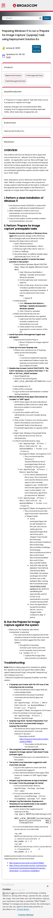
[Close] (47, 886)
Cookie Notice (22, 909)
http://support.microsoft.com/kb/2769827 (26, 863)
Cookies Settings (26, 915)
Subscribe (36, 51)
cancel (40, 18)
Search (46, 18)
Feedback (36, 47)
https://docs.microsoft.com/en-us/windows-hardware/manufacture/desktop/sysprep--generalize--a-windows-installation (28, 868)
